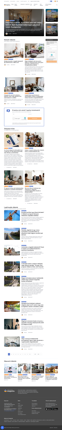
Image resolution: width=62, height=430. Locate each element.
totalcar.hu (21, 420)
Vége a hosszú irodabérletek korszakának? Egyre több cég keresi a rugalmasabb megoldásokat (32, 340)
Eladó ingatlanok (6, 1)
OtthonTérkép (9, 427)
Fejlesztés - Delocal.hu (53, 427)
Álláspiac (10, 148)
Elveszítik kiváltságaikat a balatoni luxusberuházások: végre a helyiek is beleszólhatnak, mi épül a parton (51, 16)
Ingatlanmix (27, 4)
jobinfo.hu (44, 420)
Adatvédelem (34, 410)
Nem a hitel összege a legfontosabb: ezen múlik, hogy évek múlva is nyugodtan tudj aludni (12, 378)
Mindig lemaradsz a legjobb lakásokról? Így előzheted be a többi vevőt (13, 62)
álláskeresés (28, 421)
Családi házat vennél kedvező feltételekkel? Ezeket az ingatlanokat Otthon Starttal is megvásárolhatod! (34, 96)
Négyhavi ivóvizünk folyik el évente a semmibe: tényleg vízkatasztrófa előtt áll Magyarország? (32, 322)
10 (29, 354)
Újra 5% (31, 5)
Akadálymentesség (35, 413)
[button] (57, 5)
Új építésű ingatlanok (23, 1)
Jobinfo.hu (33, 406)
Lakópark (17, 1)
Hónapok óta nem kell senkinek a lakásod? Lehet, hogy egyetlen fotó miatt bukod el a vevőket (12, 96)
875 (35, 354)
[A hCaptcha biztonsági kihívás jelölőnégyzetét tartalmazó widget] (19, 118)
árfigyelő (28, 420)
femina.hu (14, 420)
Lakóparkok (22, 4)
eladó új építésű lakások (50, 420)
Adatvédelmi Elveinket (50, 59)
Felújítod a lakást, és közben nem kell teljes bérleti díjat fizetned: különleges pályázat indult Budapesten (24, 24)
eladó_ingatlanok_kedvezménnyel (36, 420)
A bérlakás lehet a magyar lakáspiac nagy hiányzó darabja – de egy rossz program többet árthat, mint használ (32, 265)
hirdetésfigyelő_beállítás (35, 421)
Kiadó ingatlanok (12, 1)
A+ (52, 1)
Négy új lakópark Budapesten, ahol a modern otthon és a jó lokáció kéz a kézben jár (51, 31)
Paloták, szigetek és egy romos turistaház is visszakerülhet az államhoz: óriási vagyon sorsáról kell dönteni (32, 232)
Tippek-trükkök (15, 5)
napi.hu (18, 420)
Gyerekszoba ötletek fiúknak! (54, 367)
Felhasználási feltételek (36, 412)
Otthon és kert (35, 5)
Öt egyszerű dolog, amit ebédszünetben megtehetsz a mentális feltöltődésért (13, 189)
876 (38, 354)
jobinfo (25, 420)
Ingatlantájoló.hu (34, 404)
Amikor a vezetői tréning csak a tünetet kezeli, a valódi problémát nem (34, 150)
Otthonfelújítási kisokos (48, 5)
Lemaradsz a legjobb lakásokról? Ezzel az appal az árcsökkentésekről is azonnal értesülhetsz (32, 248)
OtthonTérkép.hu (34, 403)
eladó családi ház (15, 421)
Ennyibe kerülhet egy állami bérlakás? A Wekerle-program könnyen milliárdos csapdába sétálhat (32, 214)
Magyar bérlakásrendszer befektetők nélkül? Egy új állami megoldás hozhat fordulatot (32, 279)
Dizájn (12, 4)
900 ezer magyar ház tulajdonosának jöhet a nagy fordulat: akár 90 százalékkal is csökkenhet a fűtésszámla (40, 378)
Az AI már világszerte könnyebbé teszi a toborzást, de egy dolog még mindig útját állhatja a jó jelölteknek (13, 151)
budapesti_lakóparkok (7, 421)
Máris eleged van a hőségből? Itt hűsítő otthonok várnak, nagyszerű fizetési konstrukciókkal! (26, 378)
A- (49, 1)
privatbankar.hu (6, 420)
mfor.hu (11, 420)
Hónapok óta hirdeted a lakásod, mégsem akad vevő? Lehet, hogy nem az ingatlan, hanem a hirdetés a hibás (32, 305)
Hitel (28, 1)
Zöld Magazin (41, 5)
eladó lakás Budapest (21, 421)
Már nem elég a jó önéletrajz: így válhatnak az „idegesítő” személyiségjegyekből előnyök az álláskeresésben (33, 190)
